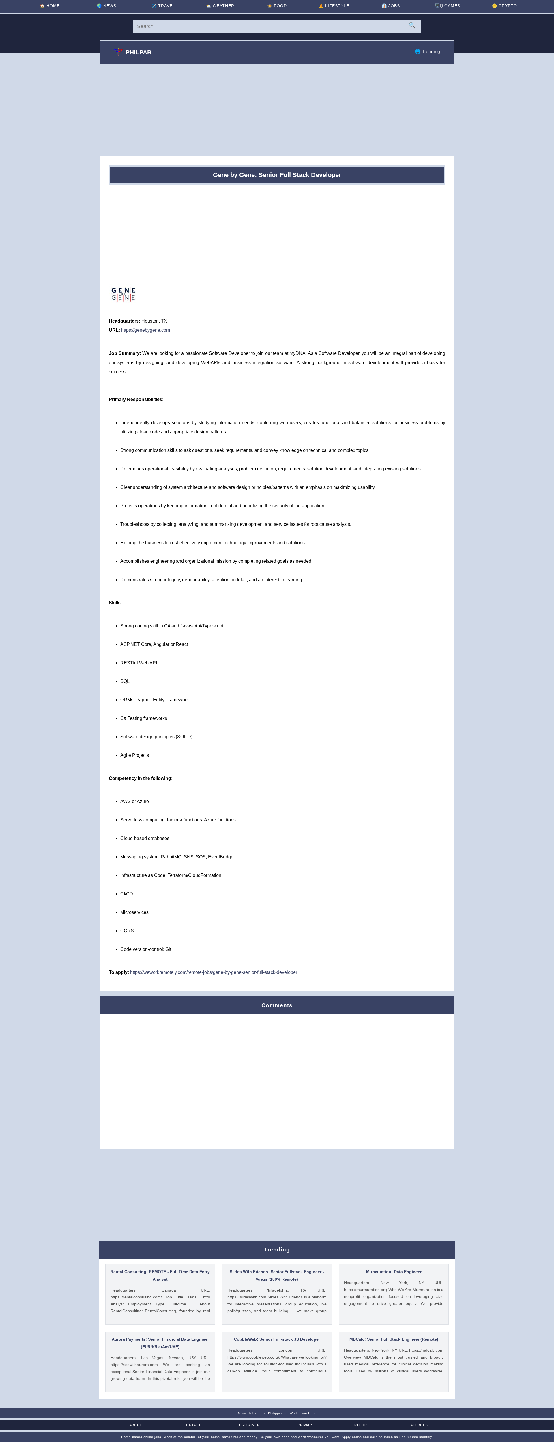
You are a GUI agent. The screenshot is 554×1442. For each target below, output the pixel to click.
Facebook (418, 1425)
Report (361, 1425)
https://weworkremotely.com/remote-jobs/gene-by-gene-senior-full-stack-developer (213, 972)
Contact (192, 1425)
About (136, 1425)
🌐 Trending (427, 51)
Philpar (138, 52)
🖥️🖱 (447, 5)
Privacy (305, 1425)
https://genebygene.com (145, 330)
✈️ (163, 5)
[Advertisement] (277, 110)
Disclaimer (249, 1425)
